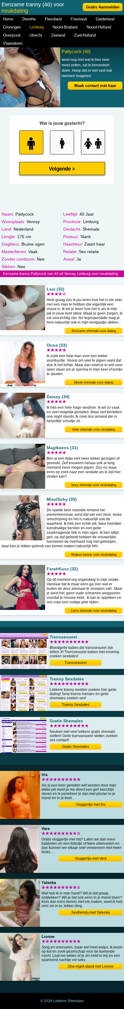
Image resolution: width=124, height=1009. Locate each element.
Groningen (12, 27)
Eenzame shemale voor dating (94, 331)
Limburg (37, 27)
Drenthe (29, 19)
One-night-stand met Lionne (90, 966)
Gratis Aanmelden (102, 7)
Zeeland (58, 35)
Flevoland (53, 19)
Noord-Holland (99, 27)
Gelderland (105, 19)
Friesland (79, 19)
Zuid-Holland (85, 35)
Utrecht (35, 35)
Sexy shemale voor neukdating (93, 485)
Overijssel (11, 35)
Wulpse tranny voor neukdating (93, 554)
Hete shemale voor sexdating (93, 429)
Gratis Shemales (75, 747)
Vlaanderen (13, 43)
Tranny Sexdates (75, 705)
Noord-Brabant (65, 27)
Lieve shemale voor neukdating (93, 610)
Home (8, 19)
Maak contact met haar (95, 85)
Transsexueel (75, 663)
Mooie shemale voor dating (93, 382)
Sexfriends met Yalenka (90, 912)
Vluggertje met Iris (90, 804)
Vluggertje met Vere (91, 858)
